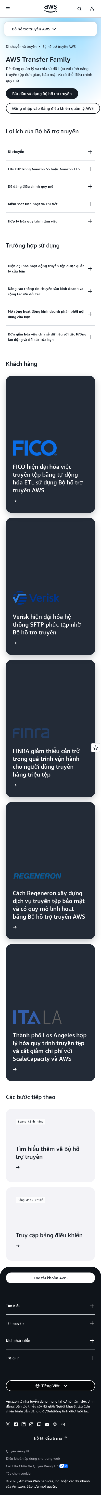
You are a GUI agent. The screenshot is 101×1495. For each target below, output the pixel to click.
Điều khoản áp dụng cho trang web (33, 1458)
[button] (34, 29)
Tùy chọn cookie (18, 1473)
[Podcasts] (55, 1425)
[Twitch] (39, 1425)
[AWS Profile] (92, 9)
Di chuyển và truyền (21, 46)
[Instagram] (31, 1425)
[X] (8, 1425)
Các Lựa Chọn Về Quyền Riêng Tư (32, 1466)
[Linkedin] (23, 1425)
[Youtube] (47, 1425)
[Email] (63, 1425)
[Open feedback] (95, 747)
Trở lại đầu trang (47, 1438)
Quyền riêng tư (17, 1451)
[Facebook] (16, 1425)
